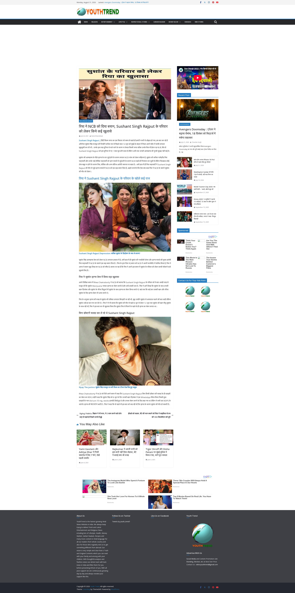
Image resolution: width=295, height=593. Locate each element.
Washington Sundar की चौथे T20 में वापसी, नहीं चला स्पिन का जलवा (203, 174)
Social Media (191, 559)
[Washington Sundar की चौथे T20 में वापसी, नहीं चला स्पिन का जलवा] (184, 176)
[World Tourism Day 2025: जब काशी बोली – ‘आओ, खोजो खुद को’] (184, 189)
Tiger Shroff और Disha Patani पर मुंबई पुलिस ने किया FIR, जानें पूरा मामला (158, 452)
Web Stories (199, 22)
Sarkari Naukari (159, 22)
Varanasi (187, 22)
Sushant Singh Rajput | (90, 140)
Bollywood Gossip (86, 121)
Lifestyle (122, 22)
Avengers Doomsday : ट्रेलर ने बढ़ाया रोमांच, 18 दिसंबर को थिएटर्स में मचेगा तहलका (197, 133)
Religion (94, 22)
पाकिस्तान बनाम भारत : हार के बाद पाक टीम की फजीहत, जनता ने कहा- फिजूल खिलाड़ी (205, 216)
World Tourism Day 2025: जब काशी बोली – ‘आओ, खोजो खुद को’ (204, 188)
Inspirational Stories (139, 22)
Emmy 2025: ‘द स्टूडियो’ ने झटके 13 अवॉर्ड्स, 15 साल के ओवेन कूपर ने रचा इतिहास (205, 201)
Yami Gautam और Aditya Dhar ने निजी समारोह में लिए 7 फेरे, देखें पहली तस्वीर (89, 454)
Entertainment (106, 22)
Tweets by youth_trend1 (121, 521)
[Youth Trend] (79, 22)
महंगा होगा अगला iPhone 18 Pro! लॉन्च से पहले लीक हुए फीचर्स (204, 160)
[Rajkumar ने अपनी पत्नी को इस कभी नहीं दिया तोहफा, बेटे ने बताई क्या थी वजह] (125, 431)
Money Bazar (173, 22)
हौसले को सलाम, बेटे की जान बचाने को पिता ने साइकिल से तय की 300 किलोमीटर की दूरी (149, 415)
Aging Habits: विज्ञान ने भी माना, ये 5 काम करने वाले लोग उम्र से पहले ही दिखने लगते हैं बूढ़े (101, 415)
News (86, 22)
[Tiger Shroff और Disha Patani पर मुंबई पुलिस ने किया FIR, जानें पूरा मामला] (158, 431)
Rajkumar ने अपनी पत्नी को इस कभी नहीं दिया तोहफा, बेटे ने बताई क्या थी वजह (125, 452)
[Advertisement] (147, 42)
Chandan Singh (196, 142)
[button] (113, 22)
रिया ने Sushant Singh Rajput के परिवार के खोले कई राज (114, 178)
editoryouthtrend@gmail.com (207, 564)
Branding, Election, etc (194, 562)
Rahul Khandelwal (97, 136)
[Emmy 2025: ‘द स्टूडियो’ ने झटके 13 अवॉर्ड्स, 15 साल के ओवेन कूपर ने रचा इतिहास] (184, 203)
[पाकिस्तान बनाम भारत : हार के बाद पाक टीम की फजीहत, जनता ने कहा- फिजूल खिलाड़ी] (184, 218)
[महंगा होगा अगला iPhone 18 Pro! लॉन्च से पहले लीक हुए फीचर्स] (184, 162)
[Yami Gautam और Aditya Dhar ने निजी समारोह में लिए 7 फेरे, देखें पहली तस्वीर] (92, 431)
